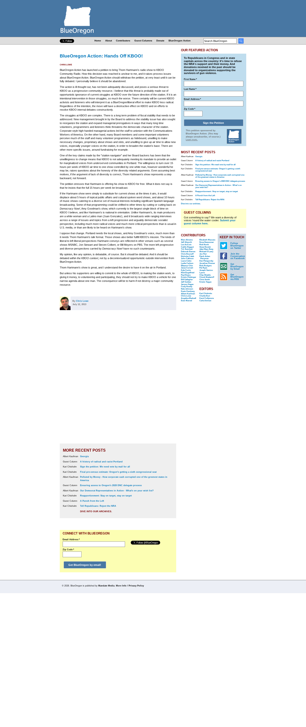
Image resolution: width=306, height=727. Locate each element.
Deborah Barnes (188, 251)
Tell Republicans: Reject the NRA (98, 506)
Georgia (84, 456)
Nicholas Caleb (187, 256)
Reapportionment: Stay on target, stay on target (106, 495)
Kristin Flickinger (188, 277)
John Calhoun (187, 258)
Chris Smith (204, 279)
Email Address (71, 539)
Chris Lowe (66, 65)
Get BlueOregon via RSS (237, 277)
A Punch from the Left (92, 501)
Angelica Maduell (188, 298)
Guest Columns (143, 40)
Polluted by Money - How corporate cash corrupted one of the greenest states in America (219, 176)
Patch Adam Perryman (204, 257)
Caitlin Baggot (187, 247)
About (108, 40)
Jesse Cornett (187, 268)
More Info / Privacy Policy (130, 586)
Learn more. (192, 139)
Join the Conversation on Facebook (237, 256)
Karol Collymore (206, 298)
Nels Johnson (187, 289)
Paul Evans (186, 275)
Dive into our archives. (96, 511)
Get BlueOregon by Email (237, 266)
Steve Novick (205, 247)
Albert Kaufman (188, 294)
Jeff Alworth (186, 242)
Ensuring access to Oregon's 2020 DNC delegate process (111, 485)
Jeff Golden (186, 282)
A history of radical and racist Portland (101, 461)
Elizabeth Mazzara (207, 240)
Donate (160, 40)
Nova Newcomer (206, 242)
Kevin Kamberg (188, 291)
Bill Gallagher (187, 279)
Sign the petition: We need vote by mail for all (105, 467)
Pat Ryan (203, 268)
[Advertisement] (160, 380)
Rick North (204, 245)
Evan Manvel (186, 301)
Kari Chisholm (205, 293)
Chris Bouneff (187, 254)
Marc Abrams (187, 240)
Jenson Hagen (187, 284)
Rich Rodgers (205, 266)
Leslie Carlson (187, 263)
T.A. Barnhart (187, 249)
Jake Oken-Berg (206, 249)
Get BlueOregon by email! (84, 564)
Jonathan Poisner (207, 263)
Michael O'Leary (206, 251)
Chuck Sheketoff (206, 277)
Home (97, 40)
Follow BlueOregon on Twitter (237, 245)
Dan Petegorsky (206, 261)
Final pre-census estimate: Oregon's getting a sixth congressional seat (118, 472)
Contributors (123, 40)
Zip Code (68, 549)
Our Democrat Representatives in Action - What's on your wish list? (117, 490)
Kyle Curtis (186, 270)
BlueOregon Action (180, 40)
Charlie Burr (204, 296)
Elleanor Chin (187, 266)
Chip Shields (205, 275)
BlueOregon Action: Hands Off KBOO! (101, 55)
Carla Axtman (205, 301)
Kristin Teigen (205, 282)
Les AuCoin (186, 245)
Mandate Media (106, 586)
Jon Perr (203, 254)
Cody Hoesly (186, 286)
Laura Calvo (186, 261)
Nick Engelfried (187, 273)
